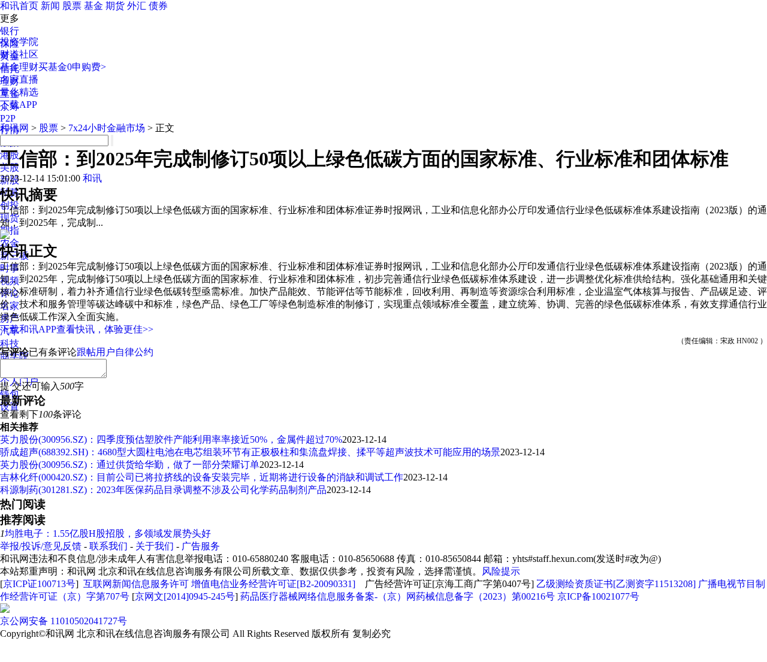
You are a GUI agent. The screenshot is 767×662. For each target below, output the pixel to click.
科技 (9, 343)
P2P (8, 118)
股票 (71, 6)
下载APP (18, 104)
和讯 (92, 178)
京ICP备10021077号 (598, 596)
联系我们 (108, 546)
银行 (9, 31)
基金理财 (19, 67)
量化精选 (19, 92)
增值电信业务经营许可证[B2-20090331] (273, 584)
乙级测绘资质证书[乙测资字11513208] (616, 584)
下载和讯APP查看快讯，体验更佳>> (76, 329)
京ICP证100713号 (39, 584)
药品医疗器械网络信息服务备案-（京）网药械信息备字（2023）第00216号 (397, 596)
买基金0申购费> (72, 67)
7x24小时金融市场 (106, 128)
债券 (158, 6)
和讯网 (14, 128)
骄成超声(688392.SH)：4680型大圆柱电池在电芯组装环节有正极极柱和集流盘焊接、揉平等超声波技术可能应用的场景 (250, 452)
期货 (115, 6)
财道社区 (19, 54)
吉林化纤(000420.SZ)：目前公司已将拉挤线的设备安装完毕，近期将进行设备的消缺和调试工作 (201, 477)
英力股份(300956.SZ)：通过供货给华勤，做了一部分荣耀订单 (129, 465)
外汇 (136, 6)
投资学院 (19, 42)
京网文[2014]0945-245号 (185, 596)
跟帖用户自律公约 (115, 352)
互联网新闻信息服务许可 (136, 584)
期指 (9, 230)
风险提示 (501, 571)
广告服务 (201, 546)
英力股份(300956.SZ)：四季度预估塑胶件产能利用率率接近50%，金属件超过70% (171, 439)
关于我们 (154, 546)
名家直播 (19, 79)
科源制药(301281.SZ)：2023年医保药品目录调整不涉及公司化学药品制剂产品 (163, 490)
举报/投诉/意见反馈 (40, 546)
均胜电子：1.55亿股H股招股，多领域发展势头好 (108, 533)
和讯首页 (19, 6)
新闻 (50, 6)
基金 (93, 6)
